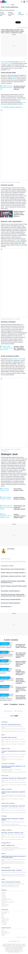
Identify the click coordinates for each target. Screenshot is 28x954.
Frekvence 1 (3, 934)
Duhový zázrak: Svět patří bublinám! (11, 599)
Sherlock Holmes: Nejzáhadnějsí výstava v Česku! (10, 885)
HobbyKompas (4, 900)
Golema (22, 363)
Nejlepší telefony (15, 791)
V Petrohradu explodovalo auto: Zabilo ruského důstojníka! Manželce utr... (13, 729)
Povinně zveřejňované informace (14, 952)
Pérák (8, 69)
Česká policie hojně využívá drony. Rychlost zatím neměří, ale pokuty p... (13, 783)
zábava (14, 561)
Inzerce (21, 704)
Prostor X (3, 882)
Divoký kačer (11, 832)
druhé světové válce (6, 63)
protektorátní (5, 61)
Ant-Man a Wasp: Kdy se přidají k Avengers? (13, 572)
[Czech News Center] (16, 715)
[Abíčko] (3, 2)
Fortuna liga (17, 882)
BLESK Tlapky (4, 832)
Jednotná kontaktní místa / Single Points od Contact (14, 951)
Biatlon (9, 737)
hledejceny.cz (3, 892)
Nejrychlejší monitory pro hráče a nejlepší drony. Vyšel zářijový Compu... (12, 799)
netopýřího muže (21, 99)
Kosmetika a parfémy (5, 918)
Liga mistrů (14, 737)
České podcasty (4, 931)
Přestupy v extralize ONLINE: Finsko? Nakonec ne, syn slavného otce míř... (13, 742)
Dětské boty (3, 921)
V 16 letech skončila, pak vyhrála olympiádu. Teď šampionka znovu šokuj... (13, 744)
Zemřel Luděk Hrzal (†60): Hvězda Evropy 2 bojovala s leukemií (12, 883)
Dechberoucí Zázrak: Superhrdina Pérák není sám (19, 87)
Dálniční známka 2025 (21, 778)
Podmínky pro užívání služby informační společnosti (14, 948)
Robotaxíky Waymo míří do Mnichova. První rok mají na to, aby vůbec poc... (13, 797)
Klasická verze (9, 711)
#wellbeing (9, 845)
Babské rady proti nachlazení (19, 856)
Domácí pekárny (15, 818)
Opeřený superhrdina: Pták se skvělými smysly (19, 516)
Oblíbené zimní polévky (6, 818)
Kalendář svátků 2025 (12, 724)
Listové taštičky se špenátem (6, 770)
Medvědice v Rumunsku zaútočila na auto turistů (9, 886)
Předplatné (14, 704)
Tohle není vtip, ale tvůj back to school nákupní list (10, 847)
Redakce (14, 941)
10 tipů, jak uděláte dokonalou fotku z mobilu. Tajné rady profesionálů (13, 795)
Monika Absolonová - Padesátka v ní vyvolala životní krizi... (11, 769)
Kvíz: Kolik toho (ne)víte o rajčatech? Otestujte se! (10, 824)
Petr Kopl (22, 561)
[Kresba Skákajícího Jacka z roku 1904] (14, 447)
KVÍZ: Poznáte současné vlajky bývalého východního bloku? (12, 839)
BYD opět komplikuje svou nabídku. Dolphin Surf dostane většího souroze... (12, 781)
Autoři (6, 704)
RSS (18, 941)
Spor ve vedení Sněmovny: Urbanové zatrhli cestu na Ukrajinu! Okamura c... (12, 727)
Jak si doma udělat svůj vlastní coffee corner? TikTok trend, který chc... (13, 848)
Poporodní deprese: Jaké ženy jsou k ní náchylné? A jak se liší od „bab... (12, 864)
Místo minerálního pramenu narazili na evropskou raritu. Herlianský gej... (13, 837)
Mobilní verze (20, 711)
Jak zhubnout (4, 751)
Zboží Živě (3, 893)
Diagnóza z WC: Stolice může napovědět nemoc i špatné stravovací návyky (13, 860)
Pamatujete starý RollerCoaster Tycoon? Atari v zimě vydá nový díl (13, 875)
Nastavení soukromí (9, 950)
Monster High (3, 913)
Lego (2, 916)
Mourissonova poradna (6, 870)
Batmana (14, 78)
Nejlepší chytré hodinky (6, 791)
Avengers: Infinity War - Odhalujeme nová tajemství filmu (19, 348)
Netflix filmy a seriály (19, 832)
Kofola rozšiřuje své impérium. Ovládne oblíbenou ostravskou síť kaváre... (12, 808)
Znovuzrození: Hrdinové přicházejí (10, 603)
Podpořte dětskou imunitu (6, 856)
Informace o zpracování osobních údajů (12, 949)
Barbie (2, 914)
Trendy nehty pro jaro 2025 (13, 751)
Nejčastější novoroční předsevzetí (8, 766)
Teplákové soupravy (5, 920)
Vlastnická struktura (17, 950)
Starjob (2, 930)
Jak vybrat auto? (4, 906)
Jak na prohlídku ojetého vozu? (6, 899)
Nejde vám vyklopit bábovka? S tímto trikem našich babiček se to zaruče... (12, 822)
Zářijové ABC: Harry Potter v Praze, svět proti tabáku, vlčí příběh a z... (13, 874)
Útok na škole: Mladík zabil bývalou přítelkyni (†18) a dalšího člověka (13, 731)
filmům (23, 102)
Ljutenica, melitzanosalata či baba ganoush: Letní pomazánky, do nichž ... (13, 826)
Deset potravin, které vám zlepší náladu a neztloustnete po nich (12, 861)
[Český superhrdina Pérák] (14, 180)
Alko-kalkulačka (4, 778)
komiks (3, 561)
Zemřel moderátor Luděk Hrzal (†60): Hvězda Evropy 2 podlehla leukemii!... (12, 757)
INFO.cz (19, 724)
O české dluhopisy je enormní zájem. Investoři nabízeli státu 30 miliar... (13, 812)
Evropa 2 (3, 935)
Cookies (21, 949)
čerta (16, 240)
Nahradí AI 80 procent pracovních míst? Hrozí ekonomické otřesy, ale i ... (13, 811)
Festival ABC (19, 870)
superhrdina (8, 561)
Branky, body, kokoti (10, 882)
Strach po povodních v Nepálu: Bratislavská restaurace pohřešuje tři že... (13, 755)
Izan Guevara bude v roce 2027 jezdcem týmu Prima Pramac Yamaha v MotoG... (13, 785)
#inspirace (3, 845)
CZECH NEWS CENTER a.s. (16, 944)
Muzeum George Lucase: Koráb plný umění (12, 569)
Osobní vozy (3, 895)
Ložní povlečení (4, 922)
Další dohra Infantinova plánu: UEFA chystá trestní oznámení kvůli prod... (12, 740)
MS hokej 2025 (4, 737)
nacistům (20, 61)
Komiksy (14, 870)
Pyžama (2, 917)
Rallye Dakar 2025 (13, 778)
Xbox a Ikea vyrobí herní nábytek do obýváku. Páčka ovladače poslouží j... (14, 873)
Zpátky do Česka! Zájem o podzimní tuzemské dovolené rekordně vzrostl (12, 835)
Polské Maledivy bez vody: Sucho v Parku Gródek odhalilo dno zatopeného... (12, 759)
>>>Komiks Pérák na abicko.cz (11, 107)
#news (13, 845)
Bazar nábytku (4, 924)
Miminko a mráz (19, 766)
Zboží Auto (3, 903)
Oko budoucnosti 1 (6, 606)
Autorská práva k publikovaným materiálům (14, 947)
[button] (27, 1)
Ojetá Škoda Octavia (5, 904)
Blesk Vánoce (4, 724)
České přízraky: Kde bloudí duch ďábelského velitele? (19, 507)
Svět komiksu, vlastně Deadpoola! (10, 591)
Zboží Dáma (3, 896)
